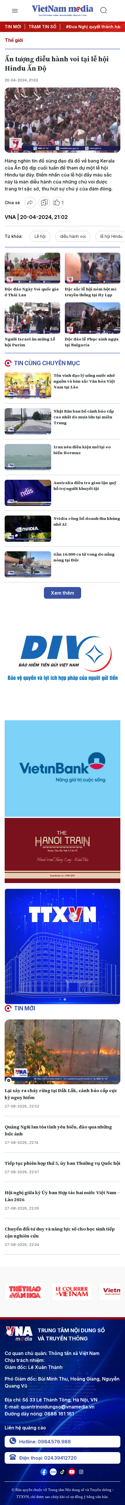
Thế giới (14, 40)
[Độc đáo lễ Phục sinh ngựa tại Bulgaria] (92, 318)
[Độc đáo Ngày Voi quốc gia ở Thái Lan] (32, 268)
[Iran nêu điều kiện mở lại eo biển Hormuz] (28, 457)
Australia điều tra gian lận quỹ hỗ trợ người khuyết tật (84, 485)
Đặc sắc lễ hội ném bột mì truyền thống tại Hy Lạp (91, 292)
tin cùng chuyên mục (47, 363)
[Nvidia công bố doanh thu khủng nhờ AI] (28, 529)
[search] (110, 11)
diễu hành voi (73, 236)
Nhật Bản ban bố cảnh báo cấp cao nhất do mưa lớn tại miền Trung (83, 417)
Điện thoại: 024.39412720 (48, 1458)
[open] (15, 10)
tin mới (24, 1008)
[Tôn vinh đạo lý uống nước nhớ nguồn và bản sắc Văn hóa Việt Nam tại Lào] (28, 385)
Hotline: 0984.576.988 (45, 1442)
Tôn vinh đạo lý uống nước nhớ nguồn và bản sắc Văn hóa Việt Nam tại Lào (84, 381)
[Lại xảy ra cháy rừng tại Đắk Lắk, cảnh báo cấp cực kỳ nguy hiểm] (62, 1052)
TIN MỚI (13, 26)
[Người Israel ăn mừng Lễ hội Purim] (32, 318)
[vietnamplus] (72, 1292)
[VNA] (43, 1474)
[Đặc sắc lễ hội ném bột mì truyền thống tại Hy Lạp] (92, 268)
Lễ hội (40, 236)
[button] (60, 999)
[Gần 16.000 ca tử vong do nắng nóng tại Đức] (28, 564)
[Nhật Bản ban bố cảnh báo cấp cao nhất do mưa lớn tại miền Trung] (28, 421)
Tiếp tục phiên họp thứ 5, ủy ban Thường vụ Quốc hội (62, 1163)
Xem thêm (62, 593)
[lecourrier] (25, 1292)
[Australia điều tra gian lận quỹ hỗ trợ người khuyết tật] (28, 493)
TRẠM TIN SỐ (42, 26)
